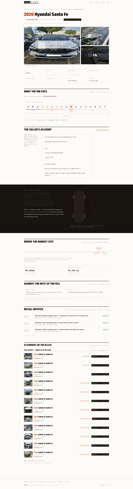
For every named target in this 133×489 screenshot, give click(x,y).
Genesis (54, 481)
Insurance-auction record (32, 9)
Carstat (26, 485)
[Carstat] (31, 2)
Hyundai (44, 9)
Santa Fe (51, 9)
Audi (50, 481)
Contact (103, 2)
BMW (46, 481)
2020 (57, 9)
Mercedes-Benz (40, 481)
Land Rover (67, 481)
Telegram (102, 485)
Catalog (97, 2)
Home (91, 2)
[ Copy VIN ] (66, 115)
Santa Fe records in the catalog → (34, 460)
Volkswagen (60, 481)
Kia (35, 481)
